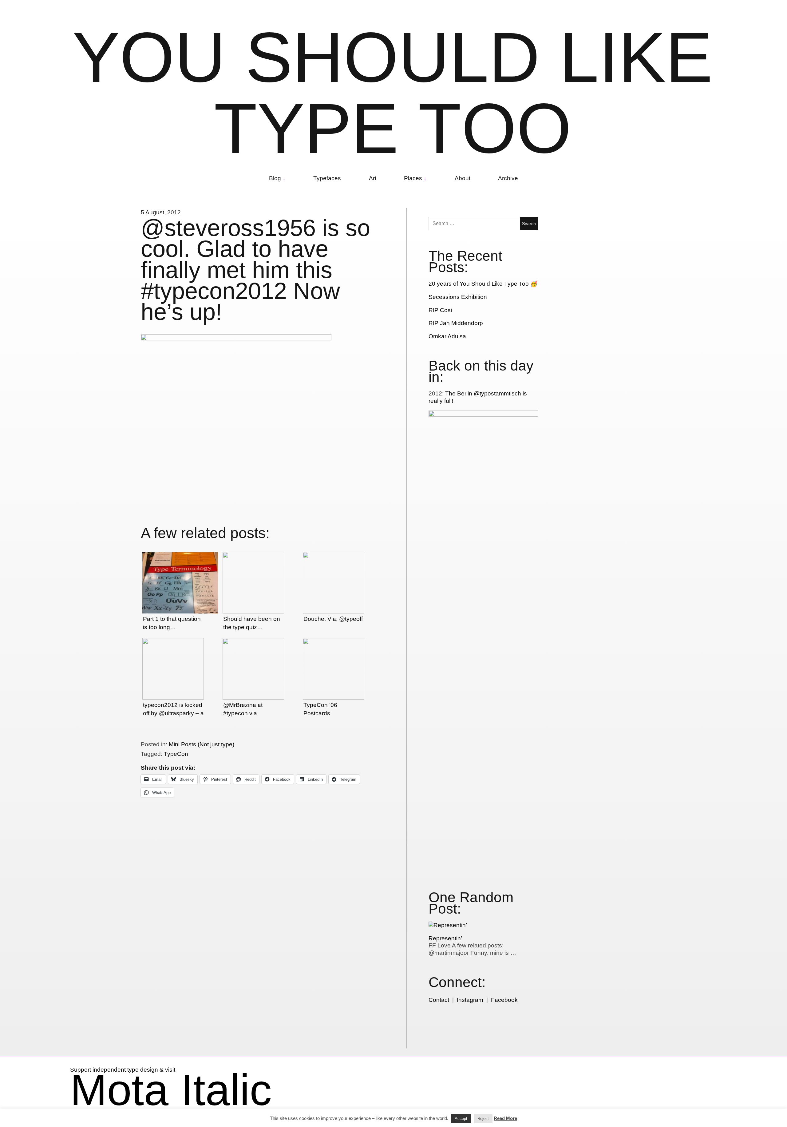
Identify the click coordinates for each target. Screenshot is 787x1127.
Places (413, 178)
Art (372, 178)
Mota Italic (171, 1089)
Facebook (504, 1000)
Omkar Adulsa (447, 336)
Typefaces (327, 178)
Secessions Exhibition (458, 297)
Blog (275, 178)
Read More (505, 1118)
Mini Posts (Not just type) (201, 744)
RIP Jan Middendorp (456, 323)
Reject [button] (483, 1118)
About (462, 178)
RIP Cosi (440, 310)
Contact (439, 1000)
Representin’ (445, 938)
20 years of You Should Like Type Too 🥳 (483, 283)
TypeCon (176, 754)
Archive (508, 178)
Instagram (470, 1000)
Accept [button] (461, 1118)
